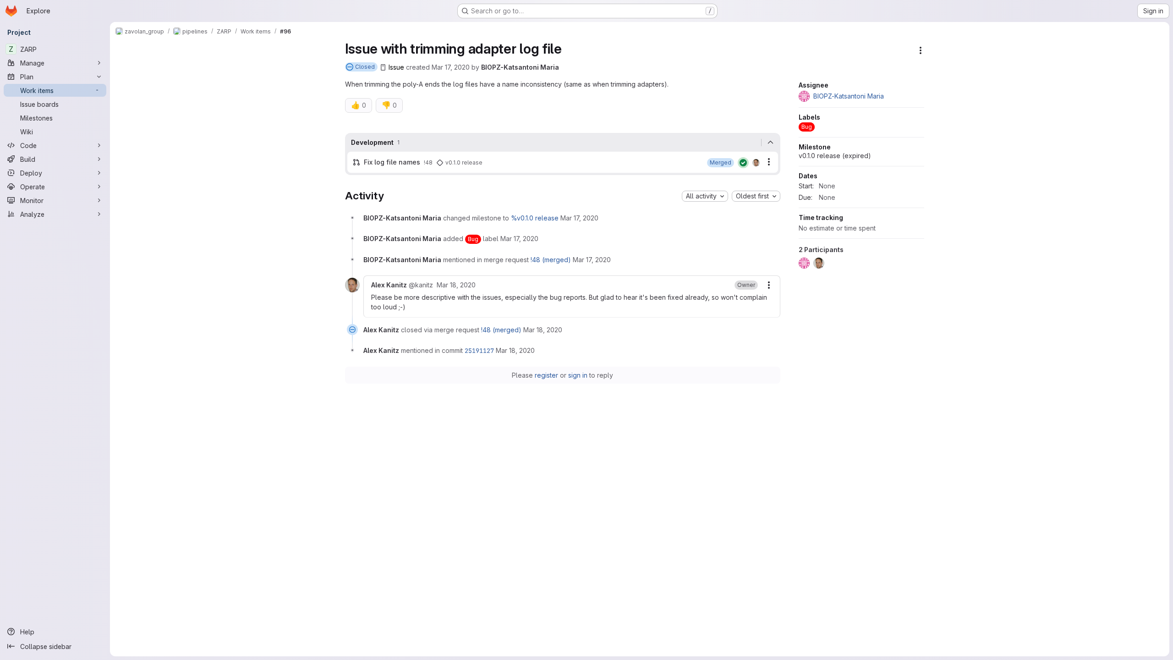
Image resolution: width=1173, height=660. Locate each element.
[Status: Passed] (743, 162)
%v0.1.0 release (535, 218)
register (546, 375)
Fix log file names (392, 162)
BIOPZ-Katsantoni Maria (520, 67)
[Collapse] (770, 142)
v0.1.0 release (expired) (835, 156)
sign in (577, 375)
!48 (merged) (551, 260)
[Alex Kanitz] (756, 162)
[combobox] (705, 196)
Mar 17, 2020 (451, 67)
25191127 (479, 350)
